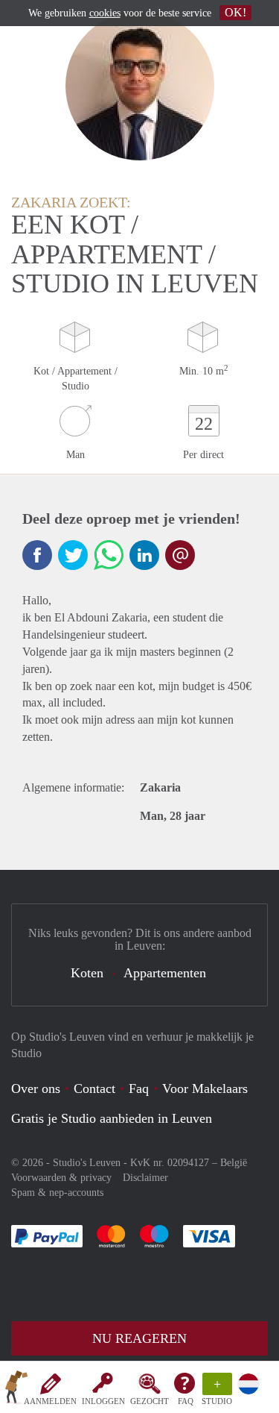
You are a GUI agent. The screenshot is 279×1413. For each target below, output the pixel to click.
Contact (94, 1088)
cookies (105, 13)
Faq (139, 1088)
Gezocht (149, 1401)
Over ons (35, 1088)
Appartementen (165, 972)
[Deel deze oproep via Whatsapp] (109, 555)
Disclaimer (145, 1177)
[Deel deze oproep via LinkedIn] (144, 555)
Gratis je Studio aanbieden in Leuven (111, 1118)
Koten (87, 972)
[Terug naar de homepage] (16, 1390)
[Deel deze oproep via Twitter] (73, 555)
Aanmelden (50, 1401)
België (233, 1162)
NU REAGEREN (139, 1338)
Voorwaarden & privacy (61, 1177)
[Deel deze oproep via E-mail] (180, 555)
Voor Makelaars (205, 1088)
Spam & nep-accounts (57, 1192)
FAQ (185, 1401)
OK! (235, 12)
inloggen (103, 1401)
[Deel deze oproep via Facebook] (37, 555)
